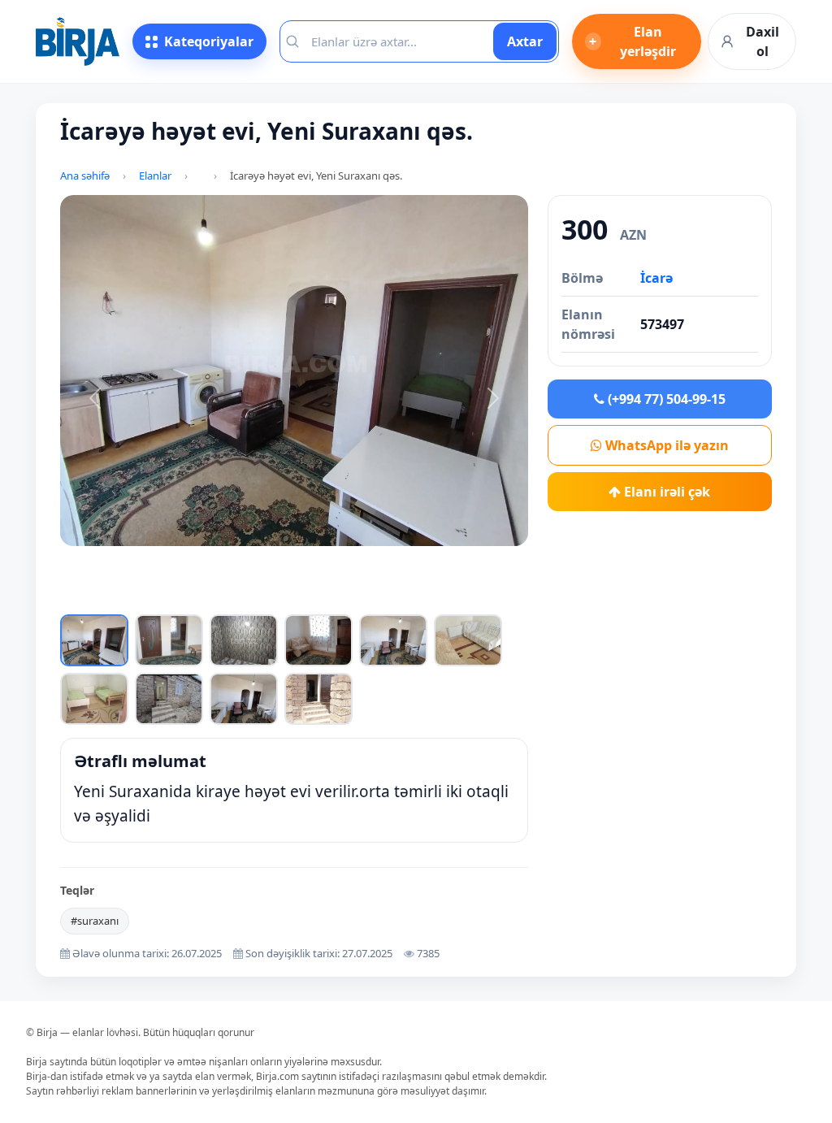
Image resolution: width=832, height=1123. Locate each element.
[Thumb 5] (393, 640)
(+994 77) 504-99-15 (665, 399)
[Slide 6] (309, 598)
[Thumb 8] (169, 699)
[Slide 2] (192, 598)
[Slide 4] (250, 598)
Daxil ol (762, 41)
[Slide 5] (279, 598)
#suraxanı (95, 920)
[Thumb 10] (318, 699)
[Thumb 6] (468, 640)
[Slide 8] (367, 598)
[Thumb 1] (94, 640)
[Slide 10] (426, 598)
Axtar (525, 41)
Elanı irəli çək (665, 492)
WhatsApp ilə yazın (665, 445)
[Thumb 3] (244, 640)
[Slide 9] (396, 598)
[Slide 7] (338, 598)
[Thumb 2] (169, 640)
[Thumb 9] (244, 699)
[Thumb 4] (318, 640)
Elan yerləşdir (632, 41)
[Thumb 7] (94, 699)
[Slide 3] (221, 598)
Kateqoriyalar (209, 41)
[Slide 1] (162, 598)
